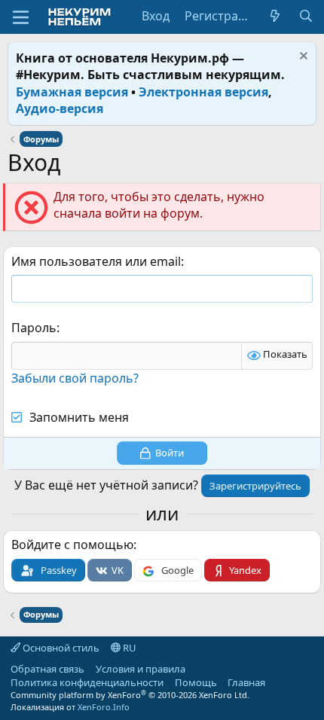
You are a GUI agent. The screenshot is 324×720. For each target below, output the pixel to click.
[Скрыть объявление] (301, 58)
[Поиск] (305, 16)
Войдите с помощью (72, 544)
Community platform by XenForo (130, 694)
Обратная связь (47, 669)
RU (128, 647)
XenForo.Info (104, 706)
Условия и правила (140, 669)
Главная (246, 682)
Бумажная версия (72, 92)
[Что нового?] (275, 16)
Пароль (34, 327)
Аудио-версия (59, 108)
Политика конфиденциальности (87, 682)
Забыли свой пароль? (75, 378)
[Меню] (20, 17)
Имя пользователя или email (96, 261)
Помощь (196, 682)
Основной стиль (59, 647)
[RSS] (277, 682)
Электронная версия (203, 92)
